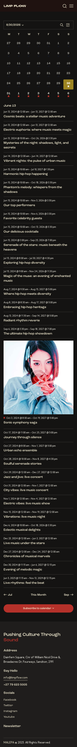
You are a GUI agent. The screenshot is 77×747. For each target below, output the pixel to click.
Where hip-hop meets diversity (27, 294)
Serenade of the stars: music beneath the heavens (35, 247)
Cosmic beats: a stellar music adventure (34, 116)
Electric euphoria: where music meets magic (37, 130)
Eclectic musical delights (22, 530)
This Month (38, 595)
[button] (71, 6)
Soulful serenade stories (23, 464)
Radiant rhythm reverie (22, 320)
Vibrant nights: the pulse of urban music (34, 161)
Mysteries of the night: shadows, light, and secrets (36, 145)
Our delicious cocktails (21, 231)
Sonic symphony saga (20, 422)
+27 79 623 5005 (15, 684)
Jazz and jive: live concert (23, 477)
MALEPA (9, 742)
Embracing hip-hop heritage (25, 307)
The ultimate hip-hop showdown (28, 333)
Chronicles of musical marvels (27, 556)
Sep (66, 595)
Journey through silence (23, 437)
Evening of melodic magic (23, 569)
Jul (10, 595)
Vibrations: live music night (24, 517)
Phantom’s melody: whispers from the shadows (33, 190)
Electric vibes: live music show (27, 503)
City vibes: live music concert (26, 490)
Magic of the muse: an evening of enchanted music (37, 279)
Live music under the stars (24, 543)
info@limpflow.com (16, 677)
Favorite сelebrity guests (23, 218)
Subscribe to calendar (37, 608)
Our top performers (19, 205)
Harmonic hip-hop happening (26, 174)
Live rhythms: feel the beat (24, 583)
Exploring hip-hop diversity (24, 263)
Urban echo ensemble (20, 450)
